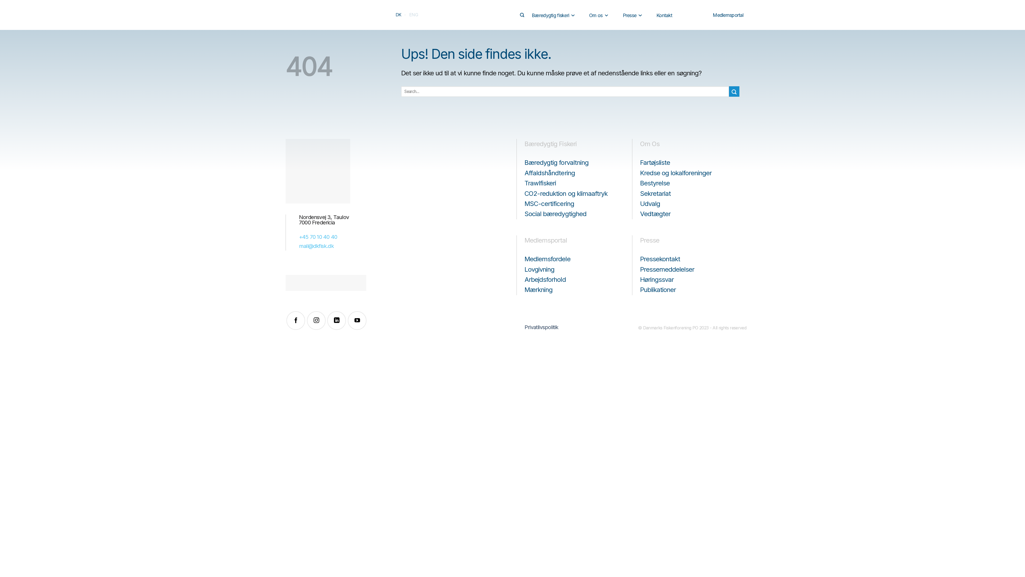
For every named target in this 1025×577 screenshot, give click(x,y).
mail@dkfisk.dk (316, 246)
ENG (413, 14)
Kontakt (664, 15)
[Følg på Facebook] (295, 320)
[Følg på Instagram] (316, 320)
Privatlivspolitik (541, 327)
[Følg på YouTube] (357, 320)
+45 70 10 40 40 (318, 237)
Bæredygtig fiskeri (550, 15)
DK (398, 14)
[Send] (522, 15)
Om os (595, 15)
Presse (630, 15)
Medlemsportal (728, 15)
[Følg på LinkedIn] (336, 320)
